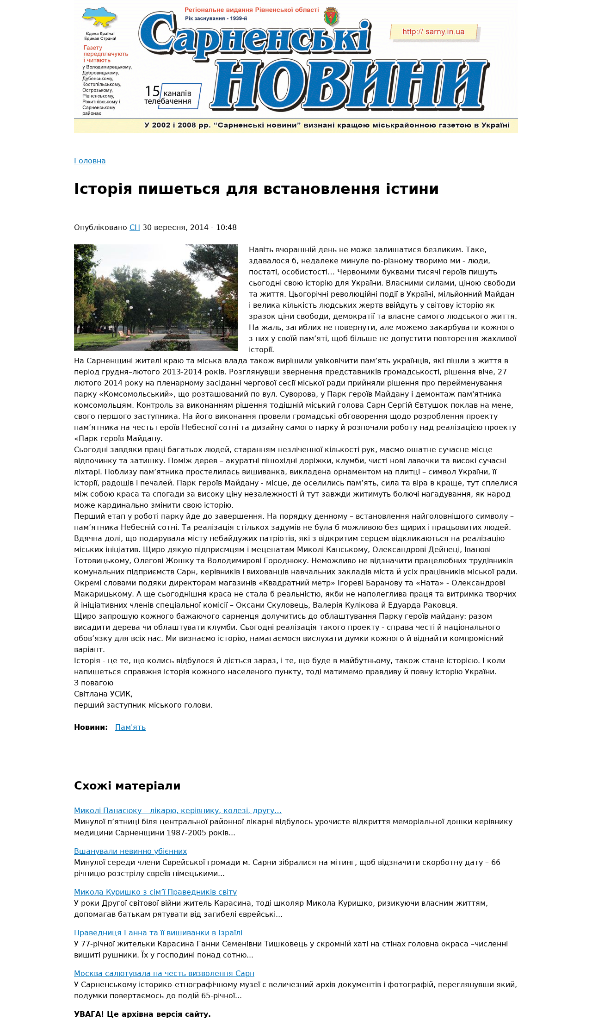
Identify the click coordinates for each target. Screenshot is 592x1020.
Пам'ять (130, 727)
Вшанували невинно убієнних (130, 851)
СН (135, 227)
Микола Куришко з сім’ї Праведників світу (155, 892)
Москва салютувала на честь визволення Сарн (164, 973)
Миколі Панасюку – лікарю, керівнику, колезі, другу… (178, 810)
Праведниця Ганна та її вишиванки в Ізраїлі (158, 932)
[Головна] (296, 66)
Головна (90, 160)
